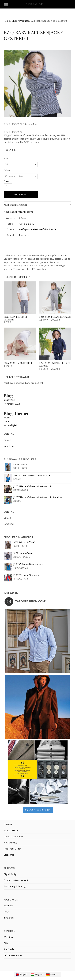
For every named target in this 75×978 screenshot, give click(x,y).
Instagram (9, 917)
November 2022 (12, 403)
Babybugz (24, 235)
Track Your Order (12, 848)
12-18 (22, 223)
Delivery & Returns (13, 955)
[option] (37, 84)
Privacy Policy (10, 842)
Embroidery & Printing (14, 886)
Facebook (8, 905)
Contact (7, 440)
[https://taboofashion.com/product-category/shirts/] (37, 641)
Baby (36, 124)
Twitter (7, 911)
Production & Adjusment (16, 880)
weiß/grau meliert (28, 229)
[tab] (37, 204)
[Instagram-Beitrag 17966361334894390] (37, 772)
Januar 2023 (9, 399)
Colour (7, 169)
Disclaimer (9, 854)
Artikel (7, 417)
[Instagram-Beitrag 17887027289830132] (37, 707)
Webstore (8, 937)
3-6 (27, 223)
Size (6, 158)
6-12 (32, 223)
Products (24, 20)
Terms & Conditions (13, 836)
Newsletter (9, 446)
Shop (14, 20)
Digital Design (10, 874)
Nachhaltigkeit (11, 425)
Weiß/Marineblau (48, 229)
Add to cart (21, 194)
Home (7, 20)
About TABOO (11, 830)
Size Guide (9, 949)
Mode (6, 421)
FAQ (6, 943)
